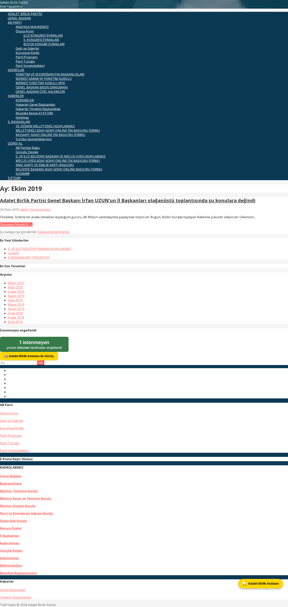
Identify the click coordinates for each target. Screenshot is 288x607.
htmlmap (22, 117)
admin (24, 209)
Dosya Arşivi (25, 31)
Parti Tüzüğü (25, 61)
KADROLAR (16, 70)
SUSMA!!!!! (22, 174)
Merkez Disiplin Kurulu (17, 506)
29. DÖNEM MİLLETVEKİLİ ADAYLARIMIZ (45, 126)
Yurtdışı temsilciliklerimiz (34, 139)
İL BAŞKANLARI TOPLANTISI (29, 257)
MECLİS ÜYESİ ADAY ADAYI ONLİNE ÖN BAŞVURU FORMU (58, 161)
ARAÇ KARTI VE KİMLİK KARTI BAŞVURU (45, 165)
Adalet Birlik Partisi (14, 2)
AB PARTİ (15, 22)
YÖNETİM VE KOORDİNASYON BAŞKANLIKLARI (50, 74)
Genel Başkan (10, 476)
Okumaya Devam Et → (16, 224)
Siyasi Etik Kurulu (13, 521)
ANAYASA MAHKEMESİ (32, 27)
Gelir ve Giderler (27, 48)
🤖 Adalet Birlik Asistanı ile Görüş (29, 356)
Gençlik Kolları (11, 551)
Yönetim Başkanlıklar (15, 597)
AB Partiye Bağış (28, 148)
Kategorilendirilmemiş (53, 232)
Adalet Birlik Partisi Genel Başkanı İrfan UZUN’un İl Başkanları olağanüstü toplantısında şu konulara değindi (127, 200)
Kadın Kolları (10, 543)
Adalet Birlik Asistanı (263, 583)
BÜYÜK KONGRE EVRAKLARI (44, 44)
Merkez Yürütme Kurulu (19, 491)
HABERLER (16, 96)
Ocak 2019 (15, 313)
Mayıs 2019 (16, 304)
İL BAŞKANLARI (19, 122)
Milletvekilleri (11, 565)
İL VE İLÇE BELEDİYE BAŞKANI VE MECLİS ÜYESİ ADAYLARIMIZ (61, 156)
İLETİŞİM (14, 178)
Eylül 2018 (15, 322)
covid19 (13, 253)
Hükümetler (9, 558)
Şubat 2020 (16, 291)
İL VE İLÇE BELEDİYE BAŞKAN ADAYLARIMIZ (39, 249)
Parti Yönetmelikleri (30, 66)
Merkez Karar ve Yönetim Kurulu (25, 498)
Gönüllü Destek (27, 152)
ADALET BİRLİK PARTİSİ (25, 14)
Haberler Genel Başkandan (35, 104)
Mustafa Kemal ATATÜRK (34, 113)
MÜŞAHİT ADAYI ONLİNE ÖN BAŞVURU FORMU (50, 135)
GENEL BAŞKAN (19, 18)
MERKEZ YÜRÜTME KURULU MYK (40, 83)
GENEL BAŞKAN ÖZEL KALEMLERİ (40, 91)
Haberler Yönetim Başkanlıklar (38, 109)
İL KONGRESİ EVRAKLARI (41, 40)
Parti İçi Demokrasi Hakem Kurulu (26, 513)
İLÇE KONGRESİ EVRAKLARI (43, 35)
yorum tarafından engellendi (38, 346)
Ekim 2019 (15, 300)
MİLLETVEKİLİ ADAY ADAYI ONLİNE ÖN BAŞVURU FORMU (58, 130)
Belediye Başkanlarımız (18, 573)
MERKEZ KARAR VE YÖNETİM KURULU (44, 79)
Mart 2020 (15, 287)
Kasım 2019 (16, 296)
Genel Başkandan (13, 590)
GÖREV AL (15, 143)
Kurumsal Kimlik (27, 53)
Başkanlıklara (11, 483)
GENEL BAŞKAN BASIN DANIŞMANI (42, 87)
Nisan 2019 (16, 309)
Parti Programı (26, 57)
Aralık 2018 (16, 317)
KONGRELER (25, 100)
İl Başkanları (9, 536)
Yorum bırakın (40, 209)
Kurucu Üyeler (11, 528)
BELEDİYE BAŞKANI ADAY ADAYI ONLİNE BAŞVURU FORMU (59, 169)
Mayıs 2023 (16, 283)
